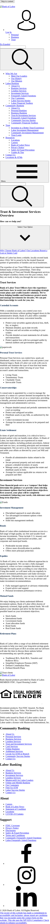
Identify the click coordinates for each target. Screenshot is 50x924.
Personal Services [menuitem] (13, 736)
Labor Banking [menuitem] (12, 83)
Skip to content (7, 1)
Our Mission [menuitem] (16, 81)
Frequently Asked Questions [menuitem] (23, 96)
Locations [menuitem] (15, 140)
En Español (5, 44)
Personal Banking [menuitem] (19, 110)
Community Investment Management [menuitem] (27, 133)
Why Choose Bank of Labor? (13, 250)
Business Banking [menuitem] (19, 113)
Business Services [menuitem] (13, 739)
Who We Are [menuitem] (11, 73)
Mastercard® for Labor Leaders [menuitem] (19, 780)
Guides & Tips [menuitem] (17, 152)
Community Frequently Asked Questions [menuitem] (23, 838)
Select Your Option (25, 227)
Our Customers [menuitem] (17, 98)
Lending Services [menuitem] (18, 91)
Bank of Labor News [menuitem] (20, 145)
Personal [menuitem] (15, 35)
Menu (3, 181)
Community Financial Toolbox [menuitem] (24, 123)
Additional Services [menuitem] (14, 751)
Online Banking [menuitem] (13, 749)
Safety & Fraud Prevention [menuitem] (23, 150)
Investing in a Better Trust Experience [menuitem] (27, 128)
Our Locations (33, 250)
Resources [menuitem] (10, 137)
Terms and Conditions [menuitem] (15, 835)
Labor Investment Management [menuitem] (24, 130)
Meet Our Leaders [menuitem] (19, 76)
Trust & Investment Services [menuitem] (23, 115)
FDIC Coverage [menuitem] (13, 825)
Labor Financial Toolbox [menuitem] (22, 103)
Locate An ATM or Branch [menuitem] (17, 754)
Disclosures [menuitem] (11, 830)
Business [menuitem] (15, 37)
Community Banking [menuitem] (15, 105)
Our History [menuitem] (16, 78)
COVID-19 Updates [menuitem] (14, 814)
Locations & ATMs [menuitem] (14, 157)
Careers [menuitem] (14, 142)
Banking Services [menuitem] (19, 88)
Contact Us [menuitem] (10, 155)
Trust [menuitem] (13, 39)
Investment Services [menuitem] (20, 93)
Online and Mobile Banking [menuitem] (18, 783)
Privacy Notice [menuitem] (17, 147)
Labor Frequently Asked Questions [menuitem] (21, 840)
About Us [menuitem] (15, 86)
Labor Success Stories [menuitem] (20, 101)
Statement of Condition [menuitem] (16, 809)
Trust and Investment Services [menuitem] (19, 744)
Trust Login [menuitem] (16, 135)
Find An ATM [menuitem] (12, 787)
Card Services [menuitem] (12, 746)
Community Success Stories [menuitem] (23, 120)
